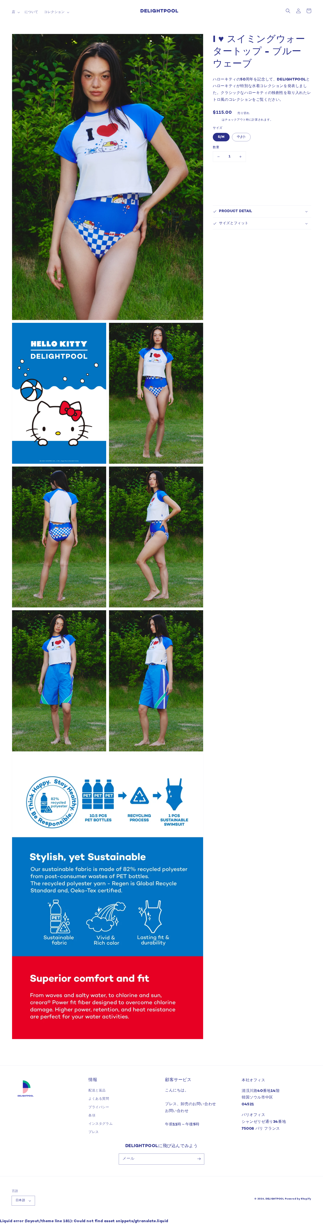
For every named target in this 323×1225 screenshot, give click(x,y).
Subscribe (161, 633)
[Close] (216, 569)
